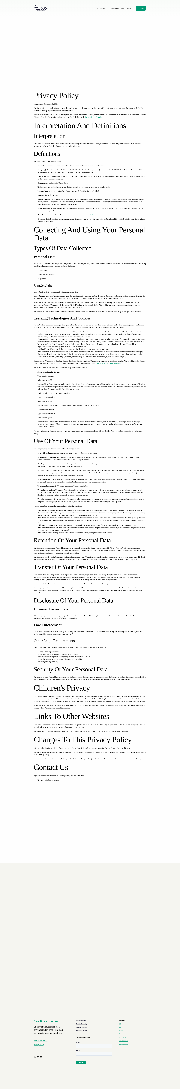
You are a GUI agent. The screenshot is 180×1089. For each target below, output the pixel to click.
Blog (120, 1027)
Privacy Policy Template (94, 117)
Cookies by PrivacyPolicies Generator (109, 363)
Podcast (121, 1030)
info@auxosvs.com (40, 1040)
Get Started (141, 8)
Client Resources (123, 1044)
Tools (120, 1034)
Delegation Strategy (113, 8)
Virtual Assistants (101, 8)
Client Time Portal (123, 1040)
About (122, 8)
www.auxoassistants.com (88, 215)
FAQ (120, 1024)
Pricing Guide (122, 1037)
